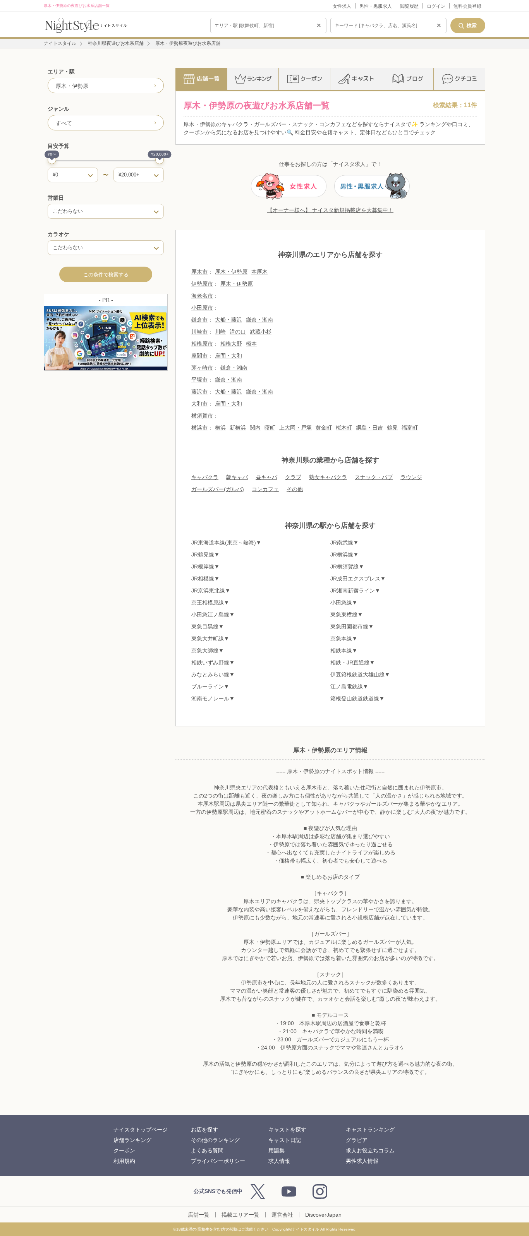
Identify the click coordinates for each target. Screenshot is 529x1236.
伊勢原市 (202, 284)
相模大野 (231, 344)
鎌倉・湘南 (259, 320)
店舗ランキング (132, 1140)
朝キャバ (237, 477)
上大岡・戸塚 (295, 428)
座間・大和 (228, 356)
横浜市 (199, 428)
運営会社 (282, 1214)
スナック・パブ (374, 477)
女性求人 (342, 6)
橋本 (251, 344)
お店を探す (204, 1129)
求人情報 (279, 1161)
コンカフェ (265, 489)
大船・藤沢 (228, 320)
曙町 (269, 428)
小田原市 (202, 308)
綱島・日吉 (369, 428)
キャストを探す (287, 1129)
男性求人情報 (362, 1161)
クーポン (124, 1150)
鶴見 (392, 428)
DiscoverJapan (323, 1214)
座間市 (199, 356)
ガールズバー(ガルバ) (217, 489)
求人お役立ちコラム (370, 1150)
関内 (255, 428)
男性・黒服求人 (375, 6)
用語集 (276, 1150)
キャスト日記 (284, 1140)
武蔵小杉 (260, 332)
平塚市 (199, 380)
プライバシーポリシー (218, 1161)
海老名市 (202, 296)
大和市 (199, 404)
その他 (295, 489)
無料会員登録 (467, 6)
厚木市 (199, 272)
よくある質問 (207, 1150)
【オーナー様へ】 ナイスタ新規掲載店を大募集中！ (330, 210)
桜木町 (344, 428)
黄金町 (324, 428)
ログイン (436, 6)
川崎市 (199, 332)
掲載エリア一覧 (240, 1214)
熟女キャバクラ (328, 477)
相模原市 (202, 344)
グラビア (357, 1140)
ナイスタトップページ (140, 1129)
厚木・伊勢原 (231, 272)
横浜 (220, 428)
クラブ (293, 477)
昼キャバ (266, 477)
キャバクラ (204, 477)
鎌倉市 (199, 320)
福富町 (410, 428)
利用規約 (124, 1161)
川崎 (220, 332)
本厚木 (259, 272)
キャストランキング (370, 1129)
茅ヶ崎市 (202, 368)
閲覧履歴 (409, 6)
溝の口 (238, 332)
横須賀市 (202, 416)
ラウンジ (411, 477)
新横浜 (238, 428)
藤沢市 (199, 392)
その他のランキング (215, 1140)
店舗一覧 (199, 1214)
